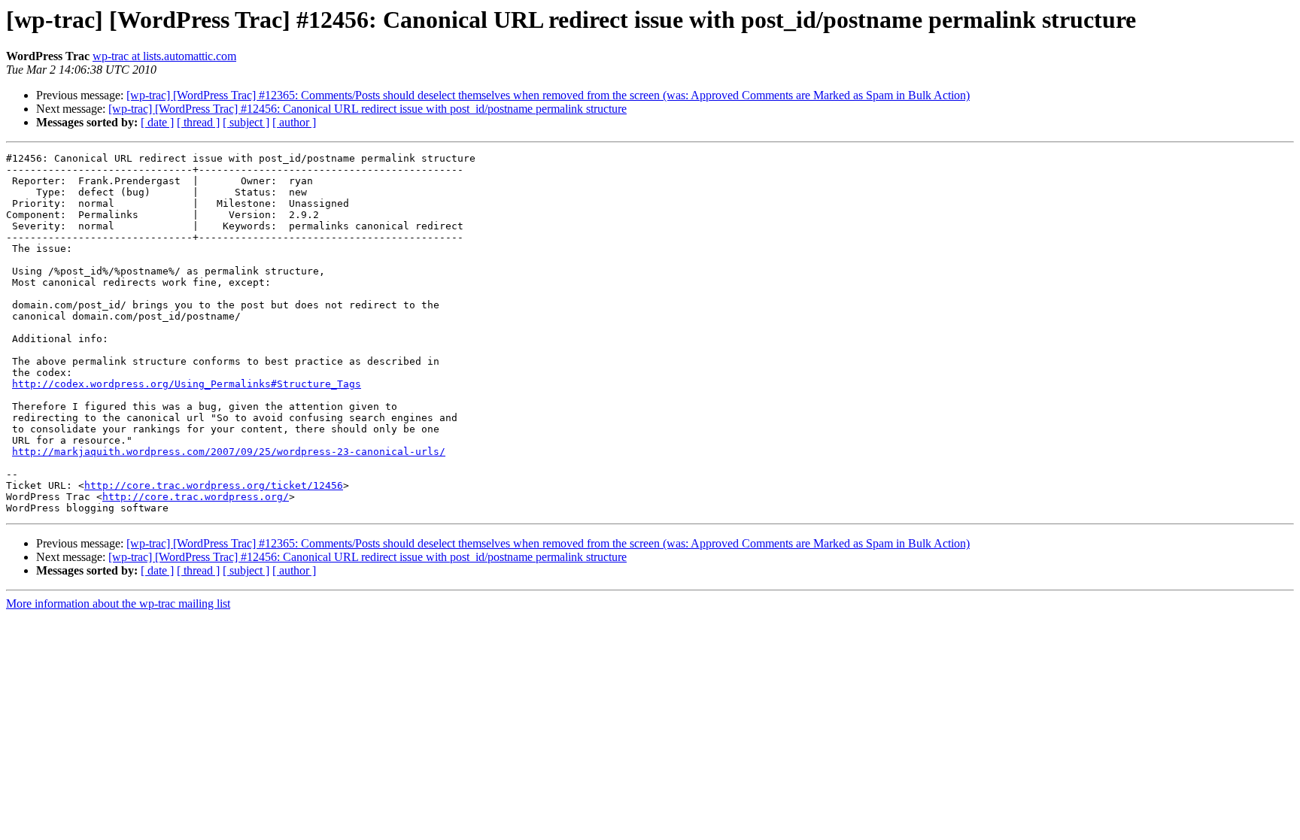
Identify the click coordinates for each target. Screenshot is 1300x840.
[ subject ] (246, 122)
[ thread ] (198, 122)
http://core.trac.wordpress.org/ (195, 496)
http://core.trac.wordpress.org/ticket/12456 (213, 485)
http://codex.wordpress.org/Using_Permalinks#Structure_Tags (186, 384)
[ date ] (157, 122)
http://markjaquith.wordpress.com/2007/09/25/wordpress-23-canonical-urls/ (228, 451)
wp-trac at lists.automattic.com (164, 56)
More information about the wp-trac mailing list (118, 603)
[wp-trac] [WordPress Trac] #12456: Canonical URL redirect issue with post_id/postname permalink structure (367, 108)
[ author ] (294, 122)
